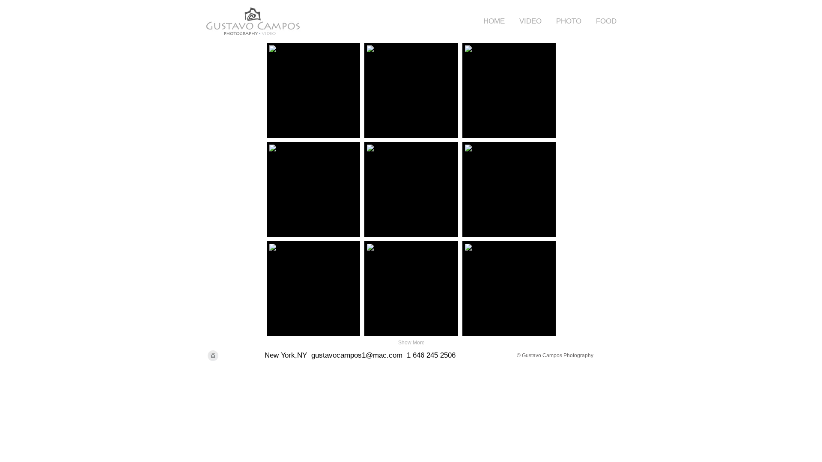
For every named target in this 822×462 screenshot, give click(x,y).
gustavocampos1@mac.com (356, 355)
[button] (527, 21)
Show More (411, 343)
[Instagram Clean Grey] (213, 355)
